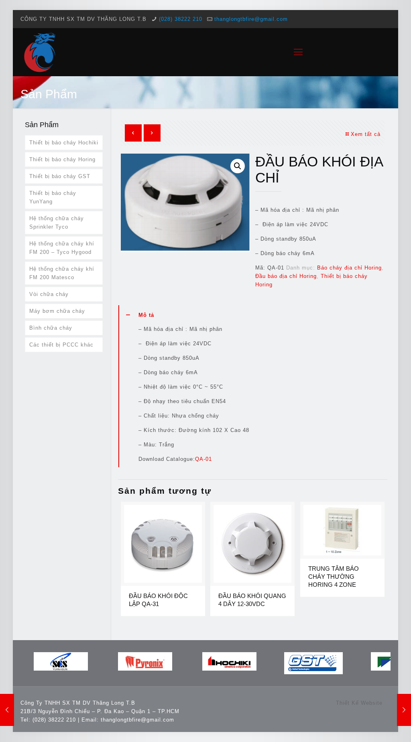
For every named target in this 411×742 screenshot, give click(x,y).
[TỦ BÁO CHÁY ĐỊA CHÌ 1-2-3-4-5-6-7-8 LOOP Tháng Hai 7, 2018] (7, 710)
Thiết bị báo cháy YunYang (52, 197)
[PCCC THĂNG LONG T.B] (40, 52)
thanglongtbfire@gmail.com (251, 19)
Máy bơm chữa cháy (57, 311)
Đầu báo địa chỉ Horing (286, 276)
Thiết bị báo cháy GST (59, 176)
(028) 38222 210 (180, 19)
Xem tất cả (365, 134)
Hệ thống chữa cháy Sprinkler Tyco (56, 222)
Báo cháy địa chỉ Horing (349, 268)
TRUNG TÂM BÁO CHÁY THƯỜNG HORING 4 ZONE (333, 576)
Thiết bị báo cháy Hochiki (63, 143)
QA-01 (203, 459)
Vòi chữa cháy (49, 294)
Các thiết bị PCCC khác (61, 345)
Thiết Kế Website (359, 703)
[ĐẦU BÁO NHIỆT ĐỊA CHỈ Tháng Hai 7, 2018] (404, 710)
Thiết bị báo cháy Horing (62, 159)
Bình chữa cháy (50, 328)
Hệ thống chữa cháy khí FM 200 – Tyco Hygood (61, 248)
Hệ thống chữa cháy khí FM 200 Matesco (61, 273)
